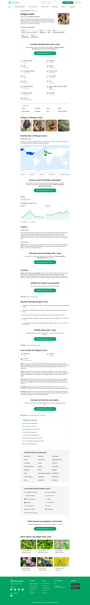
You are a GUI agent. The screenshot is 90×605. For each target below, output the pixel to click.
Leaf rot (40, 463)
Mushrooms (55, 476)
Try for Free (68, 2)
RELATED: (29, 296)
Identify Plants (45, 6)
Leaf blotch (40, 456)
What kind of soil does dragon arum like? (32, 438)
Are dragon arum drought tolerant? (30, 435)
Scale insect (27, 456)
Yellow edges (55, 456)
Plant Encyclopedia (25, 10)
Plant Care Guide (33, 585)
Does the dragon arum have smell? (31, 429)
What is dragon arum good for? (30, 432)
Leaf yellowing (55, 473)
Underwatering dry (28, 466)
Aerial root (54, 463)
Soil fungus (54, 480)
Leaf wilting (27, 463)
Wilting (39, 469)
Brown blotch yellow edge (44, 473)
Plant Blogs (55, 6)
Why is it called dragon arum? (29, 444)
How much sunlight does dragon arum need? (33, 441)
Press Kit (45, 592)
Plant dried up (41, 459)
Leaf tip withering (28, 476)
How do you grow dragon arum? (30, 423)
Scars (25, 480)
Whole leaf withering (57, 459)
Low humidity (55, 466)
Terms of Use (45, 585)
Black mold (27, 469)
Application (72, 6)
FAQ (55, 583)
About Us (63, 6)
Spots (25, 459)
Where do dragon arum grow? (29, 426)
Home (9, 6)
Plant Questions (33, 588)
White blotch (41, 476)
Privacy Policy (46, 583)
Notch (25, 473)
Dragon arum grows (25, 23)
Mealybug (54, 469)
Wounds (40, 466)
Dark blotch (41, 480)
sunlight (38, 23)
